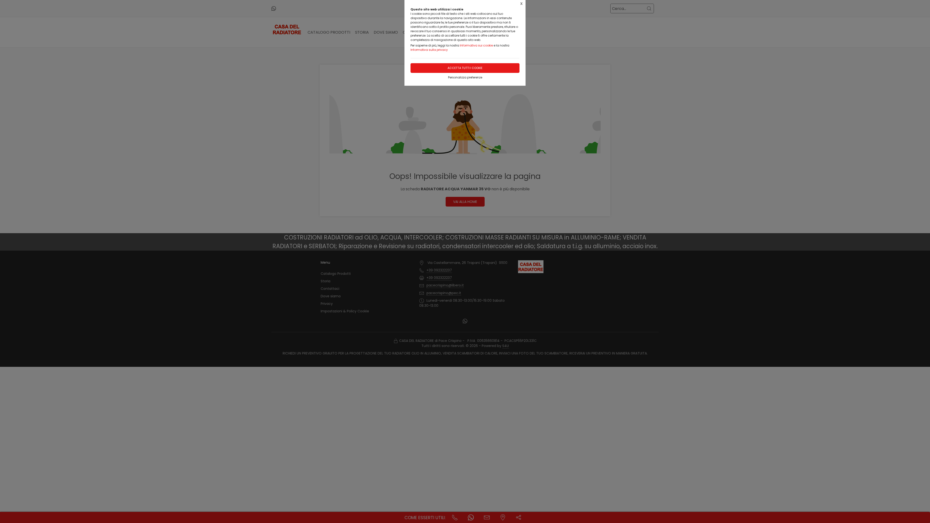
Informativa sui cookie (476, 45)
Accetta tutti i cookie (465, 68)
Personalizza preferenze (465, 77)
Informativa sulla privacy (429, 50)
